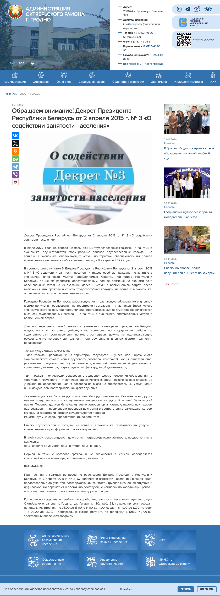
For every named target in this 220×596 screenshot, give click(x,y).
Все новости (173, 284)
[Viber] (15, 174)
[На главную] (15, 11)
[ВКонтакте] (15, 135)
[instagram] (179, 9)
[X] (15, 143)
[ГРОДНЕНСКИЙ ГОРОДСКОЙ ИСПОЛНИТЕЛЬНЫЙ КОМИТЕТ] (196, 22)
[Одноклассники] (15, 151)
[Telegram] (15, 166)
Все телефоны (132, 64)
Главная (10, 93)
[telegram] (187, 9)
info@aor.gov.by (132, 24)
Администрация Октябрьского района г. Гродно (55, 14)
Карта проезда (154, 64)
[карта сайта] (32, 63)
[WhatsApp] (15, 158)
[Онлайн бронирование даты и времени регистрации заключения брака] (197, 9)
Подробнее (126, 589)
